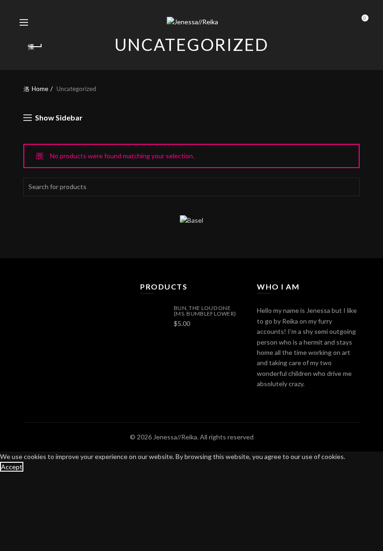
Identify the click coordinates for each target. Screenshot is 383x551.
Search (350, 186)
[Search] (44, 22)
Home (40, 88)
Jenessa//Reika (175, 437)
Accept (11, 467)
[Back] (35, 46)
